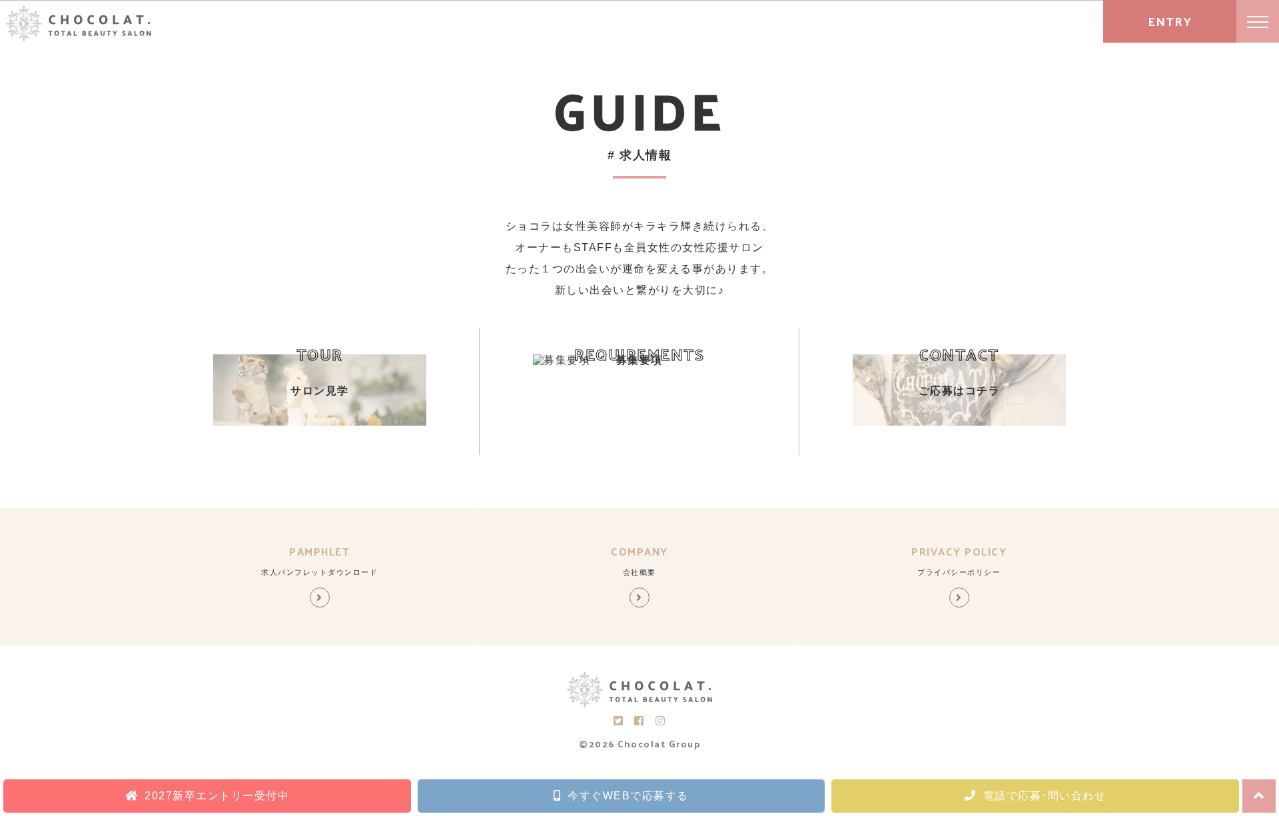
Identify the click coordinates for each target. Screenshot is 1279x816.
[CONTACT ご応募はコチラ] (959, 422)
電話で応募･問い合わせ (1044, 795)
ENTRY (1170, 21)
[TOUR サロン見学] (319, 422)
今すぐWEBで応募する (628, 795)
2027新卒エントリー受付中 (217, 795)
